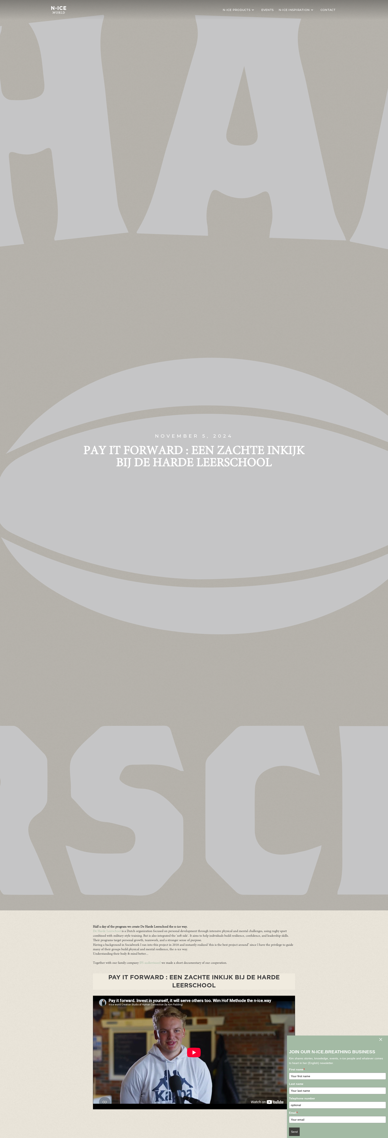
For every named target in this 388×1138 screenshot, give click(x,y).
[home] (58, 10)
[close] (380, 1040)
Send (294, 1131)
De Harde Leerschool (107, 931)
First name (297, 1069)
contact (328, 10)
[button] (239, 10)
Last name (296, 1083)
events (267, 10)
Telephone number (302, 1098)
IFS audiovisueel (150, 963)
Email (293, 1112)
